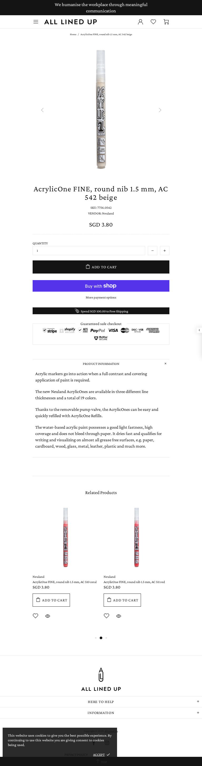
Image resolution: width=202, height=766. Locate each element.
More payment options (101, 297)
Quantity (40, 243)
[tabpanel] (65, 570)
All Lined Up (70, 21)
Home (73, 34)
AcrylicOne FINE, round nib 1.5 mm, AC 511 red (134, 582)
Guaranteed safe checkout (101, 324)
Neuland (38, 577)
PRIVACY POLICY (76, 755)
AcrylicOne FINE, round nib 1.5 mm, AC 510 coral (65, 582)
